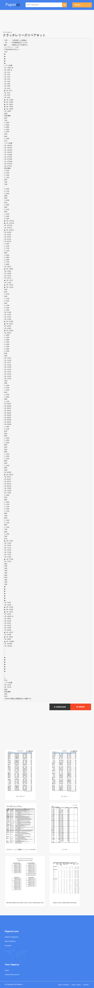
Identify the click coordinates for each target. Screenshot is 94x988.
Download (60, 707)
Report (81, 707)
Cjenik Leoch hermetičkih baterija (64, 903)
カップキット (64, 796)
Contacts (8, 945)
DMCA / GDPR (76, 985)
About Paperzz (10, 941)
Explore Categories (11, 937)
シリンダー (65, 849)
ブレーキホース (20, 796)
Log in (7, 970)
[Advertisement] (47, 21)
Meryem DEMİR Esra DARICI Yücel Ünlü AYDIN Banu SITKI (25, 903)
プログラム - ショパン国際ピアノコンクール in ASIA (20, 849)
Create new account (12, 974)
